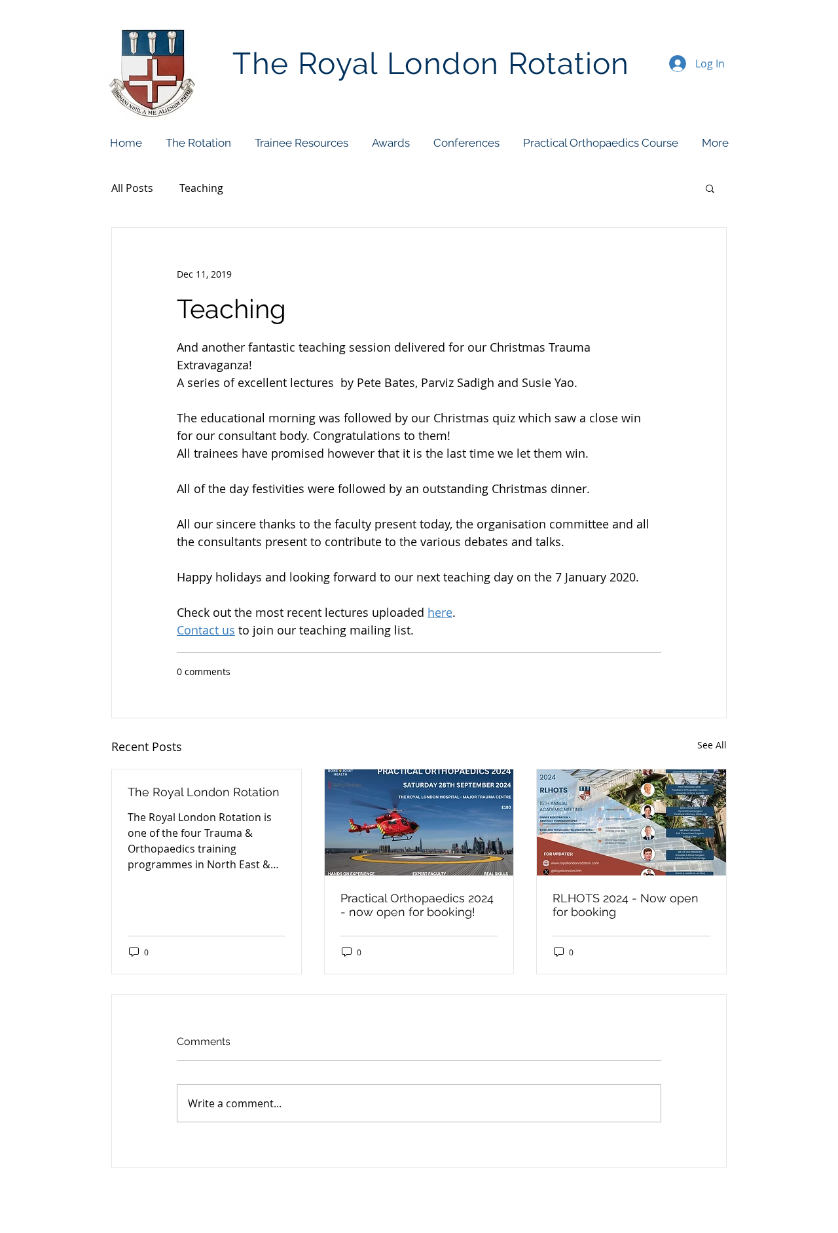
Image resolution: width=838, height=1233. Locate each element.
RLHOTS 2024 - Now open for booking (626, 905)
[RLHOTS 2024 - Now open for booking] (631, 822)
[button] (197, 143)
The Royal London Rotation (204, 792)
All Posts (132, 188)
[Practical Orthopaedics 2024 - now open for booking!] (419, 822)
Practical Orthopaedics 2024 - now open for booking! (417, 905)
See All (712, 745)
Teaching (201, 188)
